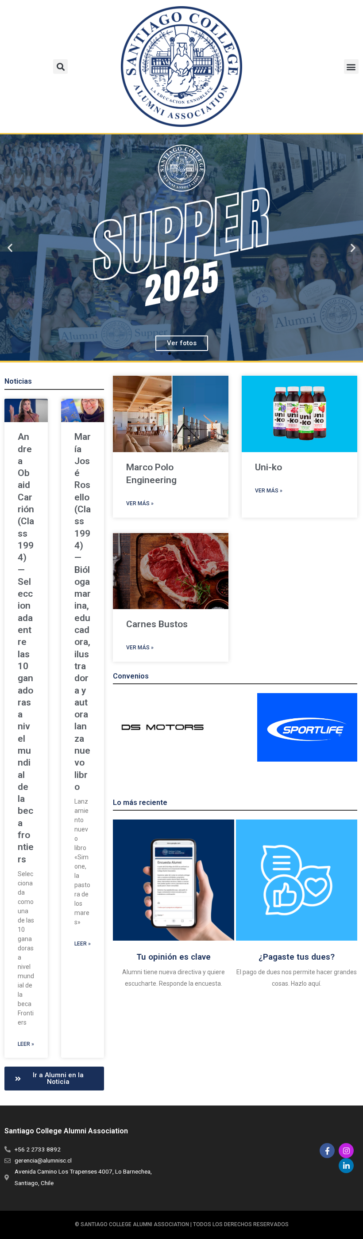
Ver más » (140, 503)
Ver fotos (182, 343)
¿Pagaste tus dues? (297, 957)
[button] (60, 66)
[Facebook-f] (327, 1150)
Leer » (26, 1044)
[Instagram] (346, 1150)
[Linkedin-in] (346, 1165)
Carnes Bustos (157, 624)
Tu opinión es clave (173, 957)
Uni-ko (268, 467)
